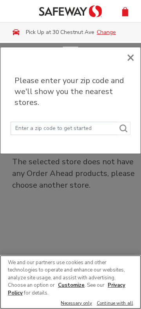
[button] (125, 11)
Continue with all (115, 303)
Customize (71, 285)
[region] (70, 282)
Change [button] (106, 32)
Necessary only (76, 303)
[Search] (123, 128)
